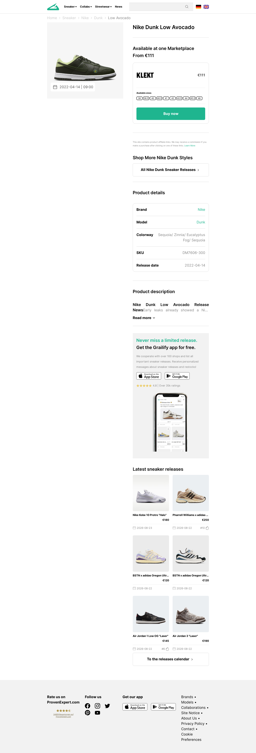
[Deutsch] (198, 6)
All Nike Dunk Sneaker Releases (168, 170)
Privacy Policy (192, 723)
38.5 (146, 98)
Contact (188, 729)
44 (186, 98)
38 (139, 98)
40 (152, 98)
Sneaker (69, 6)
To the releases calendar (168, 659)
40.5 (159, 98)
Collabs (85, 6)
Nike (85, 18)
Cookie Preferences (191, 737)
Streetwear (102, 6)
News (118, 6)
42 (172, 98)
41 (166, 98)
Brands (187, 697)
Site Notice (190, 713)
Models (187, 702)
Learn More (189, 145)
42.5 (179, 98)
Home (52, 18)
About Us (189, 718)
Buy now (170, 113)
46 (199, 98)
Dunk (98, 18)
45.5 (192, 98)
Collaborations (193, 707)
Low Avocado (119, 18)
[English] (206, 6)
